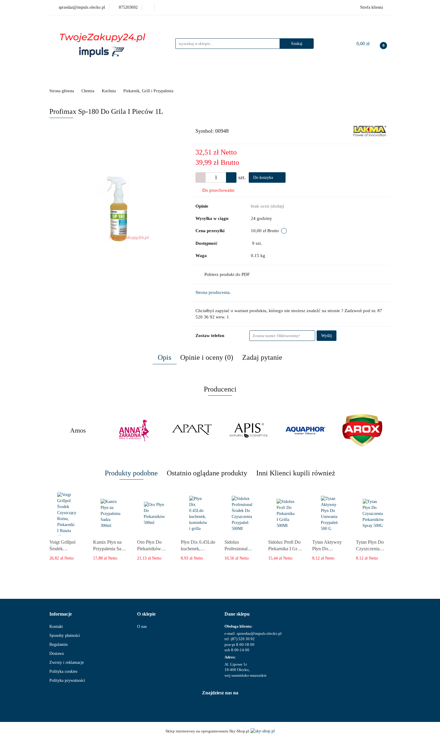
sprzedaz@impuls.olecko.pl (259, 633)
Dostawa (56, 653)
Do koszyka (263, 177)
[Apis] (248, 430)
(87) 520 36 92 (243, 639)
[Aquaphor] (305, 430)
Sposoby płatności (64, 635)
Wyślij (326, 335)
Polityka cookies (63, 671)
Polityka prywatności (67, 680)
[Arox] (362, 430)
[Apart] (191, 430)
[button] (60, 614)
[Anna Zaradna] (134, 430)
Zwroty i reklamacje (66, 662)
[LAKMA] (369, 131)
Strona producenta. (213, 292)
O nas (142, 626)
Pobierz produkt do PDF (227, 274)
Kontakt (56, 626)
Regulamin (58, 644)
